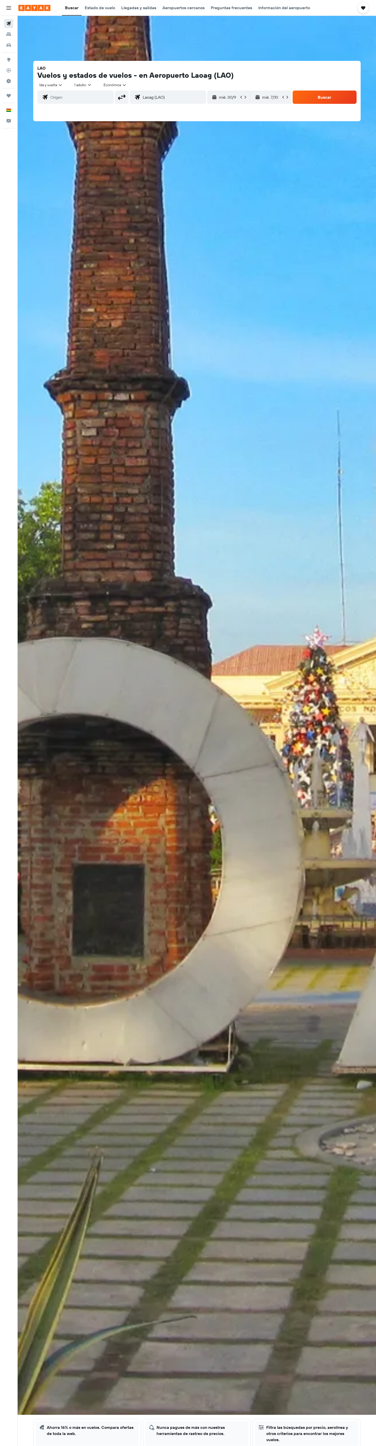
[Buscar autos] (8, 45)
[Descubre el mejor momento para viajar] (8, 81)
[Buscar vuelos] (8, 23)
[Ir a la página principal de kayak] (34, 8)
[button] (8, 8)
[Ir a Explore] (8, 59)
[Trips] (8, 96)
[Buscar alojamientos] (8, 34)
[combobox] (51, 84)
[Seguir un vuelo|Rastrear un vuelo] (8, 70)
